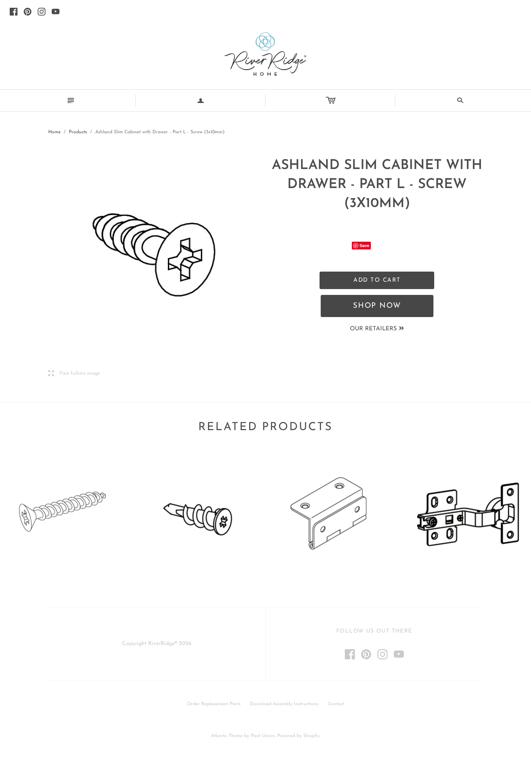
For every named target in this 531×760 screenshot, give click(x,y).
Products (78, 132)
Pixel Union (263, 736)
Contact (336, 704)
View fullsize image (74, 373)
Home (54, 132)
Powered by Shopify (298, 736)
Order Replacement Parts (214, 704)
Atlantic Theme (227, 736)
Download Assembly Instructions (284, 704)
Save (364, 245)
